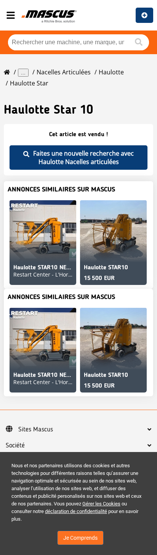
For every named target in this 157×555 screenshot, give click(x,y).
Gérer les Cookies (101, 504)
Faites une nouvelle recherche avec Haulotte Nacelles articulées (83, 157)
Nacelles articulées (64, 72)
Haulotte (111, 72)
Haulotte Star (29, 83)
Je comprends (80, 538)
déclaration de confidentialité (76, 511)
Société (15, 445)
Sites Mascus (35, 429)
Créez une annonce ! (144, 15)
